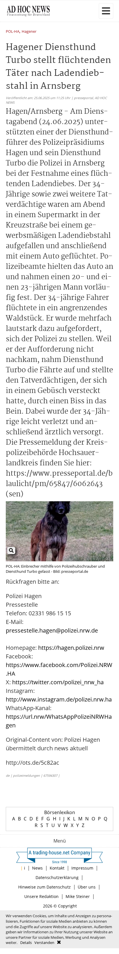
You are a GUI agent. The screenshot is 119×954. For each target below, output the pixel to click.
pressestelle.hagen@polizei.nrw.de (52, 630)
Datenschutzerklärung (57, 877)
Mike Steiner (78, 896)
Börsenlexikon (59, 812)
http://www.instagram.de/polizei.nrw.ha (59, 699)
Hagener (29, 32)
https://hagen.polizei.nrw (71, 648)
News (37, 868)
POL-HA (12, 32)
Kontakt (57, 868)
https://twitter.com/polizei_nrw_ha (58, 682)
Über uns (87, 887)
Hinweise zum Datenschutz (44, 887)
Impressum (82, 868)
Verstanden (44, 942)
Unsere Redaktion (41, 896)
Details (26, 942)
